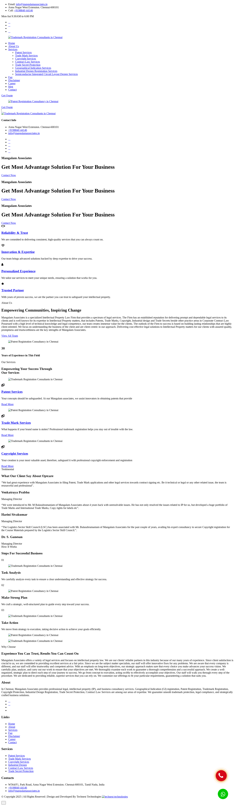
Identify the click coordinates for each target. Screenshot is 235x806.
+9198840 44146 (23, 10)
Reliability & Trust (14, 233)
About (11, 726)
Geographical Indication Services (33, 67)
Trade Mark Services (26, 55)
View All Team (9, 335)
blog (10, 86)
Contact (12, 89)
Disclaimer (14, 80)
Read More (7, 404)
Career (11, 83)
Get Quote (7, 95)
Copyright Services (25, 58)
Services (12, 49)
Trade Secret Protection (27, 64)
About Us (13, 46)
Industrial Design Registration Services (36, 71)
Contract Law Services (27, 61)
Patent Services (23, 52)
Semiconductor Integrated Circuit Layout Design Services (46, 74)
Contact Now (8, 175)
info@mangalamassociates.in (31, 4)
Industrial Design (17, 764)
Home (11, 43)
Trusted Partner (12, 290)
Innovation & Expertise (18, 252)
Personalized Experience (18, 271)
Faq (10, 77)
